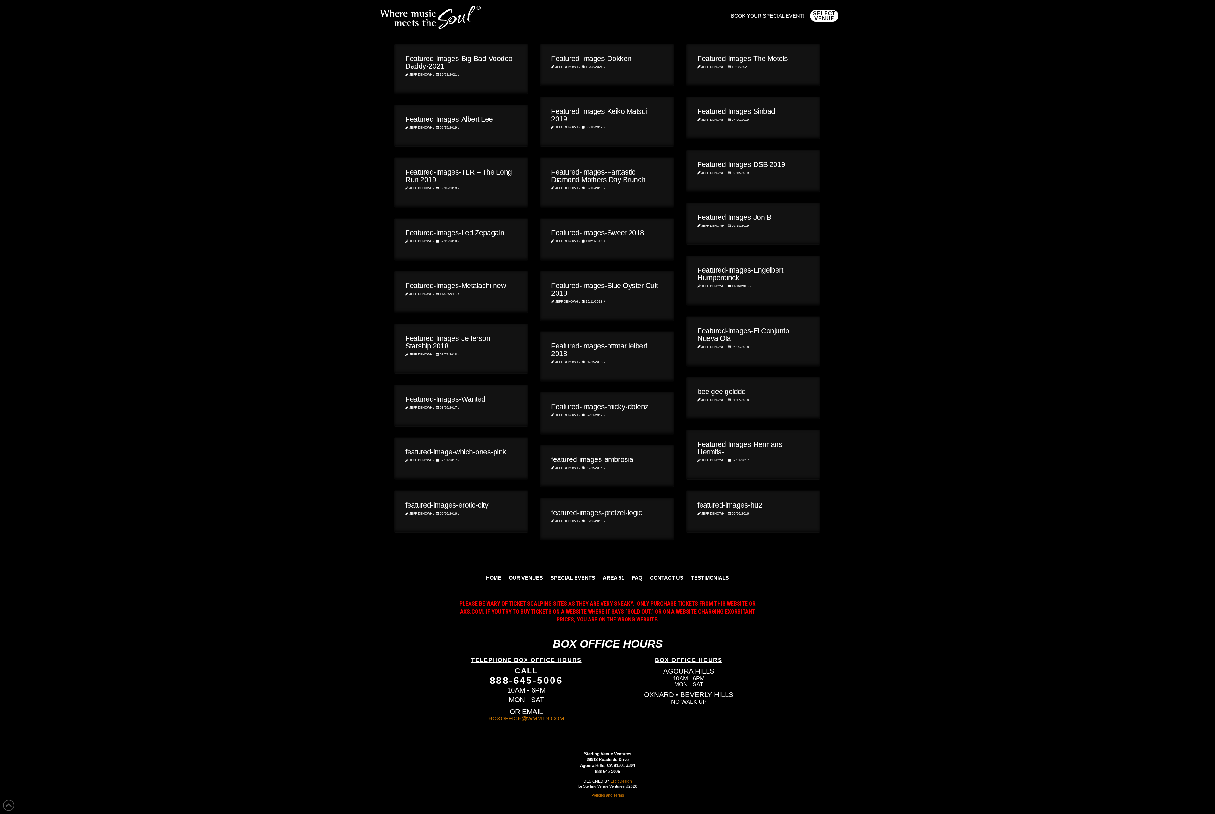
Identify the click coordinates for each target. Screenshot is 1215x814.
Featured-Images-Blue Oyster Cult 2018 (604, 289)
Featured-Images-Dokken (591, 58)
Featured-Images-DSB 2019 (741, 164)
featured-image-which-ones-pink (455, 452)
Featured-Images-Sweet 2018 (597, 233)
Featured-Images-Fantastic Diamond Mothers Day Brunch (598, 176)
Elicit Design (621, 781)
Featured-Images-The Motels (742, 58)
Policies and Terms (607, 795)
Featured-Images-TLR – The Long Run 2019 (458, 176)
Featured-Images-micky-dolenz (600, 407)
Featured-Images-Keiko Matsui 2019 (599, 115)
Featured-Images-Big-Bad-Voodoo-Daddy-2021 (460, 62)
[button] (824, 16)
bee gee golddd (721, 391)
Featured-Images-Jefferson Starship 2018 (447, 342)
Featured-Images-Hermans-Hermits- (741, 448)
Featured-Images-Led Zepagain (454, 233)
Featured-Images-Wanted (445, 399)
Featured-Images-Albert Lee (449, 119)
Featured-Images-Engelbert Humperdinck (740, 274)
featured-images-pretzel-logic (596, 513)
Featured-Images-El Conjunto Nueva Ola (743, 334)
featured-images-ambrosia (592, 459)
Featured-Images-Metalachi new (455, 285)
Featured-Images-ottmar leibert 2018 (599, 350)
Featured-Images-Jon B (734, 217)
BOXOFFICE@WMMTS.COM (526, 718)
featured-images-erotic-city (446, 505)
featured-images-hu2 (729, 505)
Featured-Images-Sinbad (736, 111)
